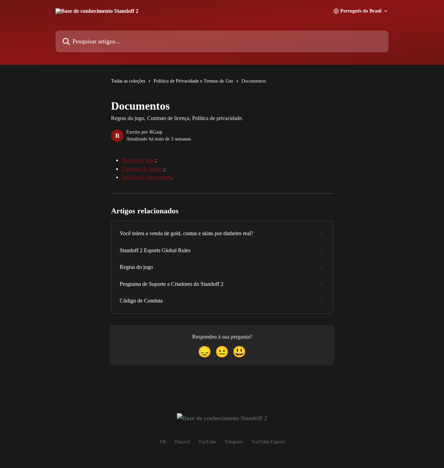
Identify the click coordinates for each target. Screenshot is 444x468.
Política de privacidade (146, 177)
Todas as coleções (128, 81)
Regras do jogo (138, 160)
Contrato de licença (143, 169)
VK (162, 441)
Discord (182, 441)
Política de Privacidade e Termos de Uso (193, 81)
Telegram (233, 441)
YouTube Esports (268, 441)
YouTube (207, 441)
